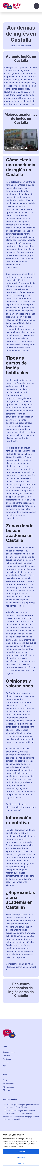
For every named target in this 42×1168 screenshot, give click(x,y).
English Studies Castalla (16, 148)
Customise (21, 1157)
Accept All (21, 1152)
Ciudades (6, 1055)
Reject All (21, 1163)
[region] (21, 1149)
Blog (4, 1066)
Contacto (6, 1062)
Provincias (7, 1059)
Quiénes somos (9, 1052)
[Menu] (36, 6)
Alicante (20, 45)
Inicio (13, 45)
